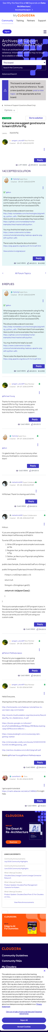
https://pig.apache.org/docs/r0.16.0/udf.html (22, 246)
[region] (24, 999)
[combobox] (24, 67)
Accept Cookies (24, 1027)
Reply (40, 160)
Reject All (24, 1020)
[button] (44, 148)
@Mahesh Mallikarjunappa (12, 653)
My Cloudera (9, 966)
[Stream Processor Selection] (2, 273)
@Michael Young (8, 396)
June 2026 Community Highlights (16, 868)
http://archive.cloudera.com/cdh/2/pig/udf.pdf (21, 750)
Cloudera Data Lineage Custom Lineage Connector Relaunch (22, 877)
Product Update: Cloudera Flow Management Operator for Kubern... (20, 886)
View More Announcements (24, 902)
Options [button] (8, 110)
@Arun (8, 192)
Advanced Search (9, 74)
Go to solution (36, 117)
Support (42, 20)
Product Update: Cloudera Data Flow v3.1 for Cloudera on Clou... (24, 895)
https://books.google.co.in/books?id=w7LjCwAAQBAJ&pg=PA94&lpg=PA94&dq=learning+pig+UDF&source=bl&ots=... (23, 726)
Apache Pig (14, 133)
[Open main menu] (45, 31)
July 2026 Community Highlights (16, 861)
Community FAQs (12, 960)
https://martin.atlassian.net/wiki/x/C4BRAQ (19, 791)
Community (7, 20)
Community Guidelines (15, 955)
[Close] (44, 971)
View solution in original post (14, 251)
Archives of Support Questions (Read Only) (20, 105)
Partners (31, 20)
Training (20, 20)
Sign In (7, 32)
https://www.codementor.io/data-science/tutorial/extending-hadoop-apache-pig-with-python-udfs (23, 235)
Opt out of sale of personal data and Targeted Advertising (24, 1013)
